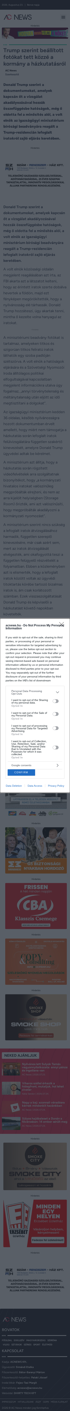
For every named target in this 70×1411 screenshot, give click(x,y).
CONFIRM (21, 772)
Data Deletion (14, 785)
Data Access (35, 785)
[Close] (62, 625)
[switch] (56, 701)
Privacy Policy (56, 785)
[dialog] (35, 705)
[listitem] (35, 692)
